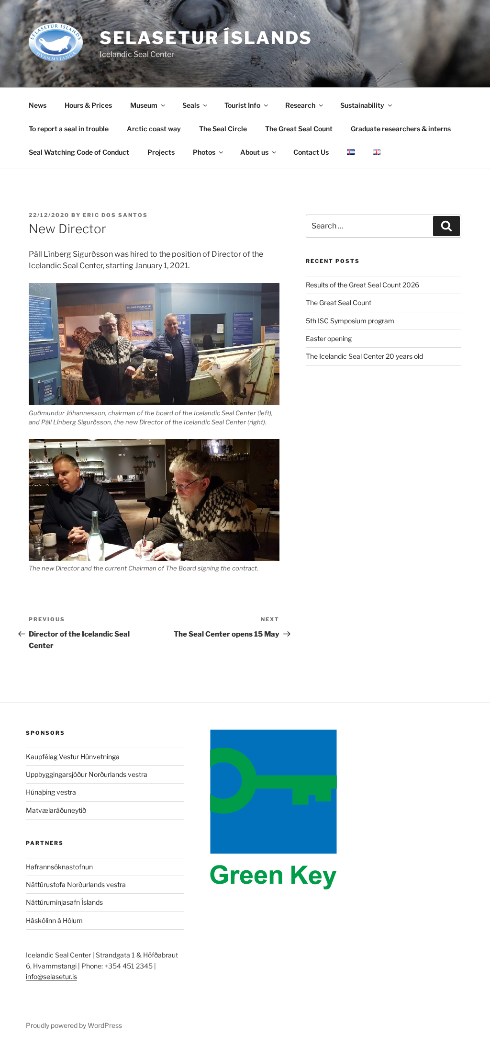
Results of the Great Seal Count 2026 (362, 285)
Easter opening (329, 338)
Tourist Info (242, 105)
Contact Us (311, 152)
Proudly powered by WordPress (74, 1025)
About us (254, 152)
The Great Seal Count (299, 129)
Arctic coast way (154, 129)
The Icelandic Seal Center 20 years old (364, 356)
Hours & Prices (88, 105)
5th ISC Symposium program (350, 321)
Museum (143, 105)
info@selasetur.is (51, 976)
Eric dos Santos (115, 215)
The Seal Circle (223, 129)
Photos (204, 152)
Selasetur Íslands (206, 37)
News (37, 105)
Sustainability (362, 105)
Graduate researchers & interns (401, 129)
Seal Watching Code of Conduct (79, 152)
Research (300, 105)
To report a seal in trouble (69, 129)
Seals (191, 105)
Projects (161, 152)
